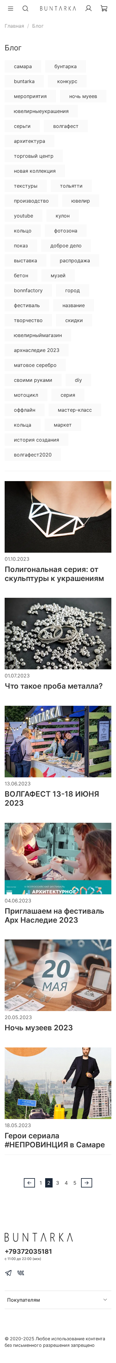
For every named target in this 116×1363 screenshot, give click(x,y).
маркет (63, 425)
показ (21, 245)
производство (31, 201)
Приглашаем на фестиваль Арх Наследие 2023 (54, 915)
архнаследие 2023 (36, 350)
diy (78, 380)
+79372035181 (28, 1251)
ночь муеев (83, 96)
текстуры (25, 186)
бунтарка (65, 66)
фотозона (65, 230)
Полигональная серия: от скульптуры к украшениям (54, 574)
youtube (23, 216)
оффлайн (24, 410)
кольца (22, 425)
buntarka (24, 81)
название (73, 305)
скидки (74, 320)
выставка (25, 260)
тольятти (71, 186)
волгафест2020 (33, 455)
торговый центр (34, 156)
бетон (21, 275)
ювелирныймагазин (38, 335)
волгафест (66, 126)
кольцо (23, 230)
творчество (28, 320)
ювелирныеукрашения (41, 111)
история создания (36, 440)
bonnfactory (28, 290)
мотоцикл (26, 395)
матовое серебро (35, 365)
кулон (63, 216)
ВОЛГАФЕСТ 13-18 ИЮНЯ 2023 (52, 798)
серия (68, 395)
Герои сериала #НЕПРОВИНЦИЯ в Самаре (55, 1140)
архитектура (29, 141)
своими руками (33, 380)
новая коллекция (35, 171)
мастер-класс (75, 410)
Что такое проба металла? (54, 686)
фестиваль (27, 305)
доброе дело (66, 245)
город (72, 290)
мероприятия (30, 96)
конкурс (67, 81)
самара (23, 66)
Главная (14, 26)
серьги (22, 126)
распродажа (75, 260)
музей (58, 275)
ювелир (80, 201)
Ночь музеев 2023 (39, 1027)
